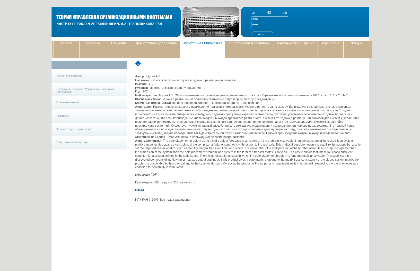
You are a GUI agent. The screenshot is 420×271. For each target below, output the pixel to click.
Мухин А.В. (153, 76)
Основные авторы (67, 102)
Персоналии (330, 43)
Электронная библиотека (202, 43)
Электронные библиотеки (72, 142)
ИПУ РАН (141, 199)
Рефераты (62, 115)
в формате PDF (146, 174)
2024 (146, 91)
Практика (92, 43)
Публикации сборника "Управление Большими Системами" (85, 90)
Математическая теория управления (175, 88)
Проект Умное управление (156, 43)
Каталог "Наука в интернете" (74, 129)
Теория (66, 43)
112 (151, 84)
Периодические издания (295, 43)
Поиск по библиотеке (69, 75)
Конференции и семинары (249, 43)
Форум (356, 43)
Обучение (119, 43)
